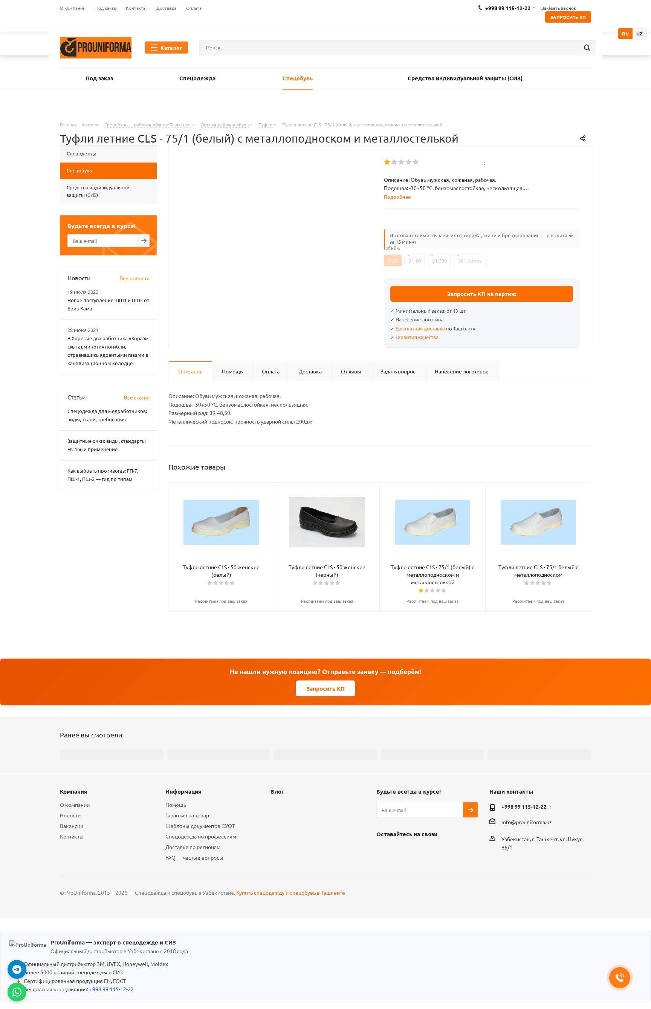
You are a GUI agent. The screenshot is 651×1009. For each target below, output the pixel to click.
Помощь (175, 804)
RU (625, 33)
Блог (277, 791)
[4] (409, 162)
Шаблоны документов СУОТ (200, 825)
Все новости (134, 278)
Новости (70, 815)
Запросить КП (568, 17)
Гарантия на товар (187, 815)
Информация (183, 791)
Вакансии (71, 825)
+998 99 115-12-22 (524, 806)
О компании (75, 804)
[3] (401, 162)
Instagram (402, 851)
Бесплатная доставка (420, 328)
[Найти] (587, 47)
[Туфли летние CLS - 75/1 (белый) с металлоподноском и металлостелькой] (274, 250)
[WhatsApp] (17, 992)
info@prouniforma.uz (526, 822)
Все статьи (137, 397)
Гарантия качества (417, 337)
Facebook (383, 851)
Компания (73, 791)
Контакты (72, 836)
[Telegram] (17, 969)
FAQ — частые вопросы (194, 857)
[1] (387, 162)
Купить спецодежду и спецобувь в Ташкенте (290, 892)
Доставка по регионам (192, 846)
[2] (394, 162)
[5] (416, 162)
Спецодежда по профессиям (200, 836)
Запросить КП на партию (481, 294)
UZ (639, 33)
